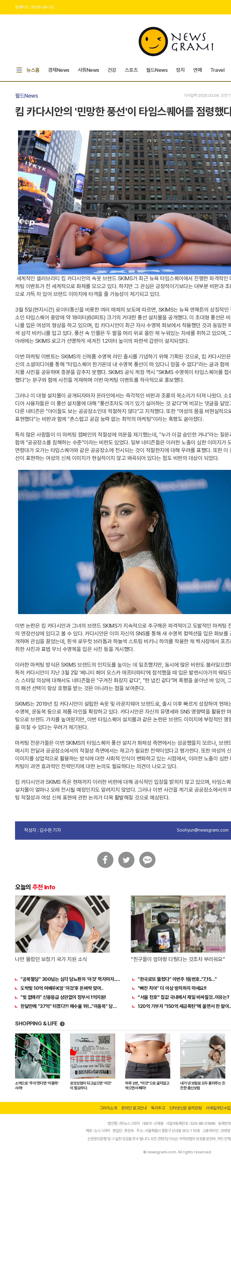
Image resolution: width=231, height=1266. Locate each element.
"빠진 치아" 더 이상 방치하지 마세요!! (172, 988)
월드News (157, 70)
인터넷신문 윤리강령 (185, 1108)
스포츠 (131, 70)
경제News (58, 70)
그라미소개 (108, 1108)
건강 (112, 70)
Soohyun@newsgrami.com (203, 830)
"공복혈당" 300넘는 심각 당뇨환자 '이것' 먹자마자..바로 (70, 979)
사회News (88, 70)
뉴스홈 (33, 70)
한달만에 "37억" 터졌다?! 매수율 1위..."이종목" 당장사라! (70, 1006)
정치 (180, 70)
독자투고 (158, 1108)
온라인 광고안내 (133, 1108)
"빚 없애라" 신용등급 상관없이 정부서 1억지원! (63, 997)
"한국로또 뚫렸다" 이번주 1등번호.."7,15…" (177, 979)
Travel (217, 70)
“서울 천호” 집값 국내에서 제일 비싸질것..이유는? (183, 997)
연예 (197, 70)
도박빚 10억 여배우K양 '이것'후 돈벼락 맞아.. (61, 988)
